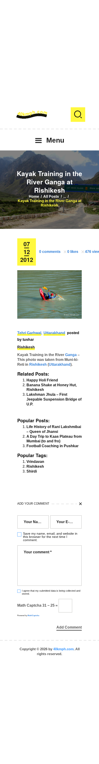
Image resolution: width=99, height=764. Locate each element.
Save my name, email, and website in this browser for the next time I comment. (50, 537)
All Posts (51, 196)
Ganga (71, 355)
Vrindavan (35, 462)
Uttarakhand (54, 333)
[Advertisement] (49, 49)
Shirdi (31, 471)
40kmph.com (63, 649)
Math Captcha (29, 605)
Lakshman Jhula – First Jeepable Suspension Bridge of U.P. (54, 399)
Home (34, 196)
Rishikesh (26, 347)
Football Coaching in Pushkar (52, 446)
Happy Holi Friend (42, 380)
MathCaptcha (33, 615)
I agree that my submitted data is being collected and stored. (51, 592)
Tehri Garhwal (29, 333)
